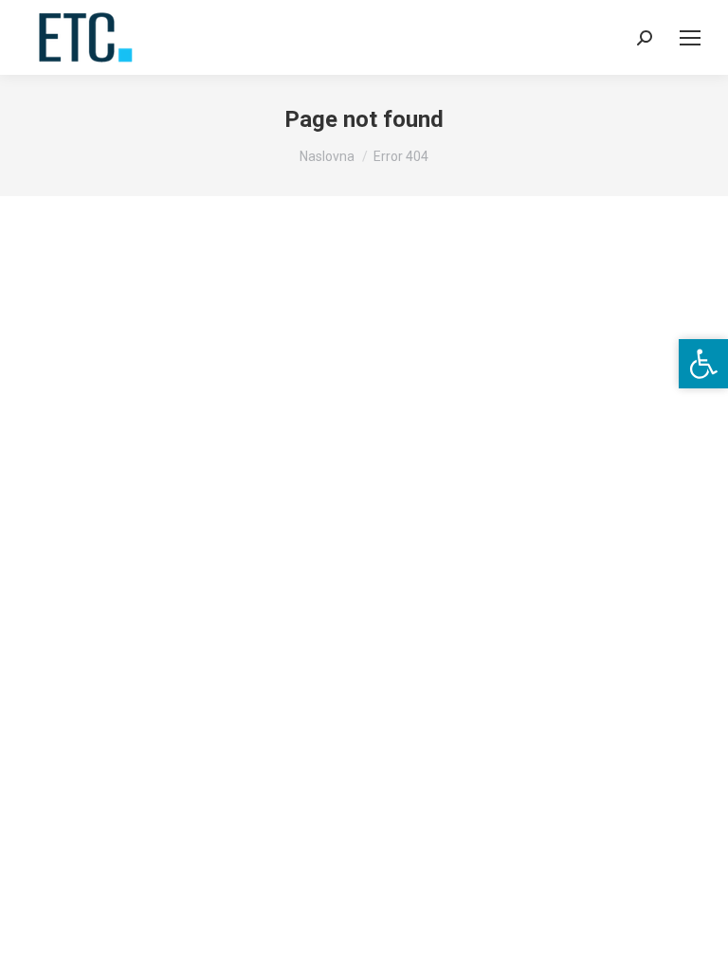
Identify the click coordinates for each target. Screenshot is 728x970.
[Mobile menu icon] (690, 38)
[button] (703, 363)
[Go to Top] (700, 942)
